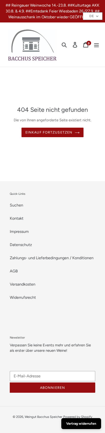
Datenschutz (21, 244)
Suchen (16, 205)
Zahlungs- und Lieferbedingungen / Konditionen (52, 258)
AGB (14, 271)
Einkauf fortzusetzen (48, 132)
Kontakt (16, 218)
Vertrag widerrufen (81, 424)
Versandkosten (22, 284)
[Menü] (96, 44)
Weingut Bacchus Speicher (43, 417)
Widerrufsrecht (23, 297)
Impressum (19, 231)
